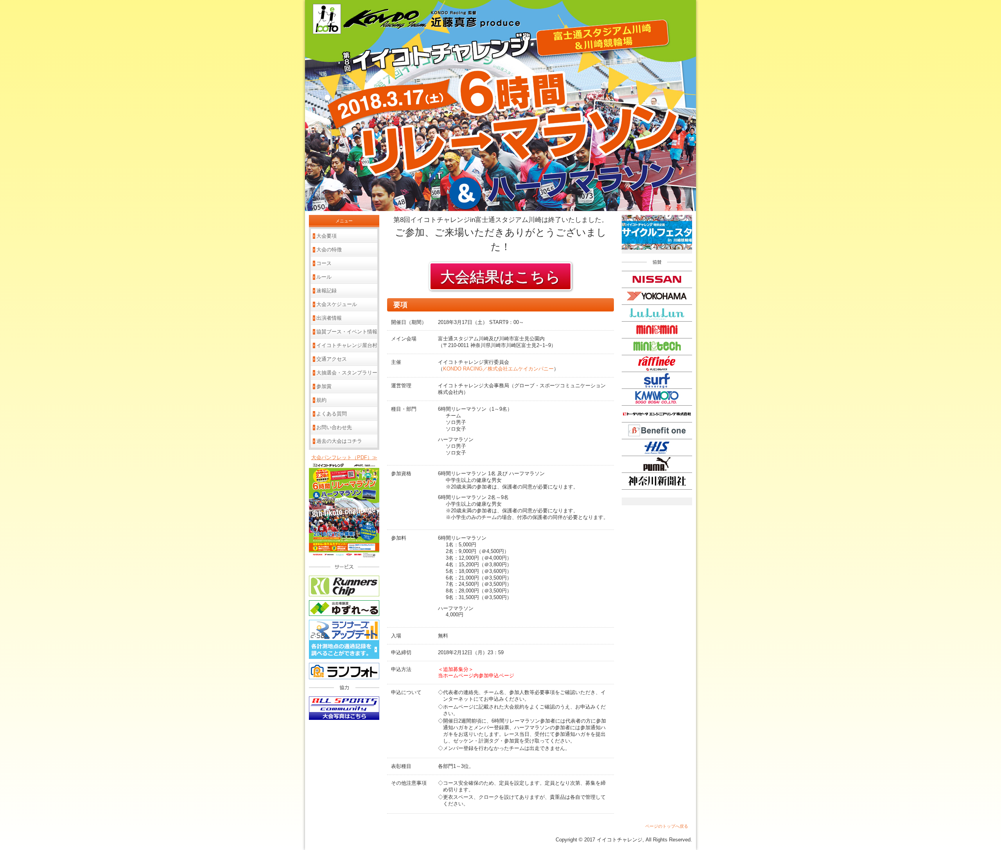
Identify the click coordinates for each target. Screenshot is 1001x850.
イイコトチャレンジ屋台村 (346, 345)
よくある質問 (331, 414)
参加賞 (324, 386)
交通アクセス (331, 359)
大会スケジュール (336, 304)
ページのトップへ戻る (666, 826)
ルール (324, 277)
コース (324, 263)
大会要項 (326, 236)
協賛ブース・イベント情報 (346, 332)
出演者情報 (329, 318)
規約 (321, 400)
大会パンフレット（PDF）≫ (344, 457)
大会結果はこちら (500, 277)
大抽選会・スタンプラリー (346, 373)
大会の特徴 (329, 249)
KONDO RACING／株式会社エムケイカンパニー (498, 369)
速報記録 (326, 290)
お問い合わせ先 (334, 427)
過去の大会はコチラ (339, 441)
